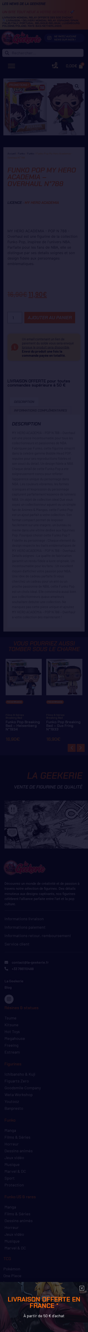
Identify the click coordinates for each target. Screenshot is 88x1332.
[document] (44, 666)
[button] (81, 1288)
